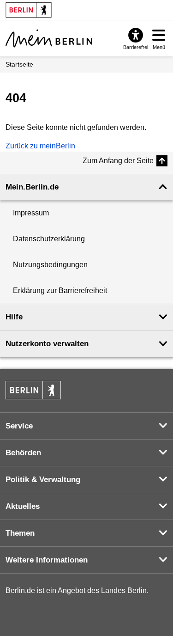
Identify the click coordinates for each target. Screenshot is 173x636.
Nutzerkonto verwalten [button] (47, 343)
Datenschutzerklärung (49, 239)
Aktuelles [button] (23, 506)
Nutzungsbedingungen (50, 265)
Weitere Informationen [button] (47, 560)
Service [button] (19, 426)
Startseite (19, 64)
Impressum (31, 213)
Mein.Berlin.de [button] (32, 187)
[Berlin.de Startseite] (33, 390)
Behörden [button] (23, 452)
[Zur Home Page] (49, 38)
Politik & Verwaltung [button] (43, 479)
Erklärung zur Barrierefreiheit (60, 290)
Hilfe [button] (14, 316)
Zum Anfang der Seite (118, 161)
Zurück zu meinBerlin (40, 146)
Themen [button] (20, 533)
